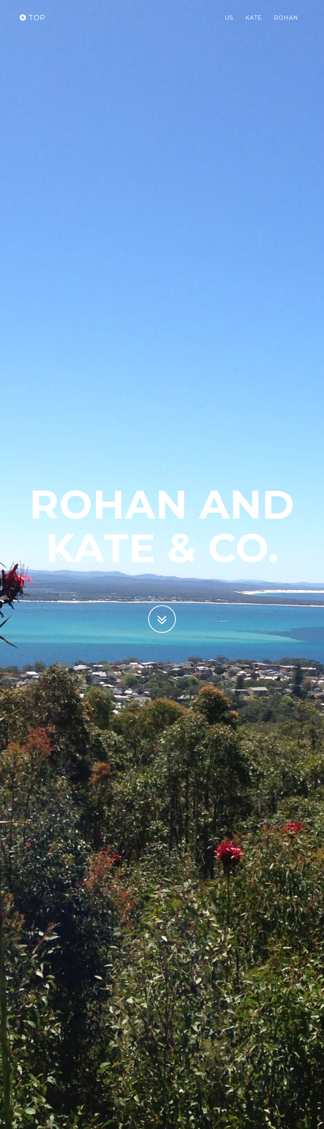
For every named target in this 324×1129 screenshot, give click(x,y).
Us (229, 17)
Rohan (286, 17)
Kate (253, 17)
